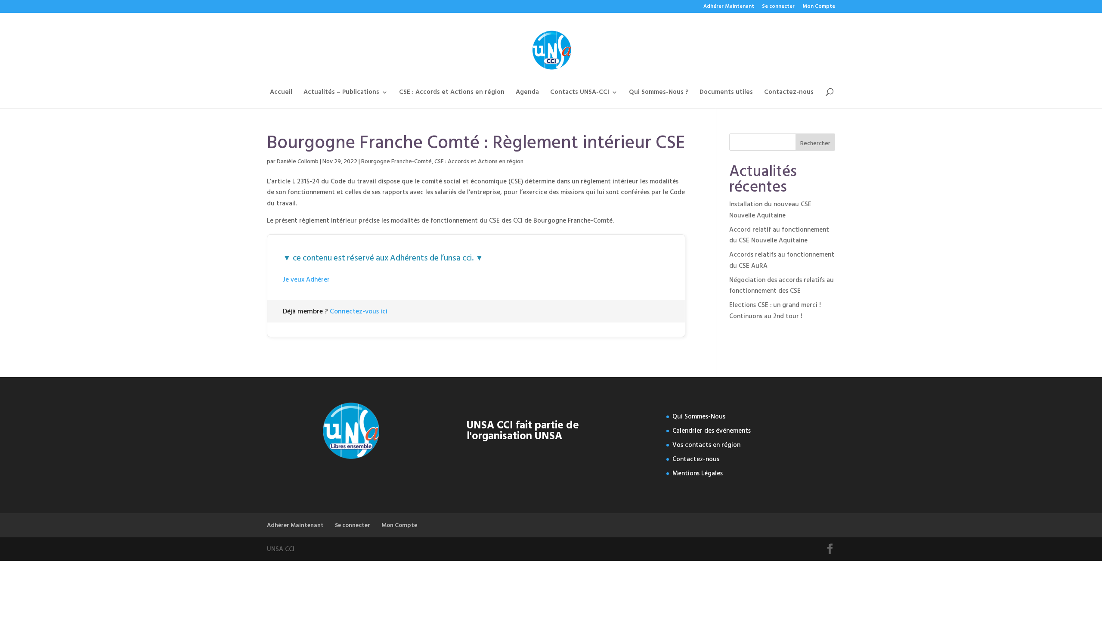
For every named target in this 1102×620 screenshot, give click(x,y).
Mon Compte (818, 7)
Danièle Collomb (298, 161)
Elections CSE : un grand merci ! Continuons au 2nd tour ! (775, 311)
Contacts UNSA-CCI (579, 93)
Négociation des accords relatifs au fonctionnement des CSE (781, 286)
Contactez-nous (789, 93)
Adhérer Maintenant (728, 7)
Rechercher (815, 143)
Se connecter (778, 7)
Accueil (281, 93)
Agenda (527, 93)
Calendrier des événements (711, 430)
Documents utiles (726, 93)
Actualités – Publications (341, 93)
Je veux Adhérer (306, 279)
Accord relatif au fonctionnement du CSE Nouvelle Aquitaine (779, 235)
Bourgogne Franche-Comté (396, 161)
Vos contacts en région (706, 445)
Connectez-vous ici (358, 311)
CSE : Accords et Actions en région (452, 93)
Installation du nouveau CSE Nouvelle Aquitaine (770, 210)
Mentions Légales (697, 473)
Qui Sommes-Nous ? (658, 93)
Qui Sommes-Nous (698, 416)
